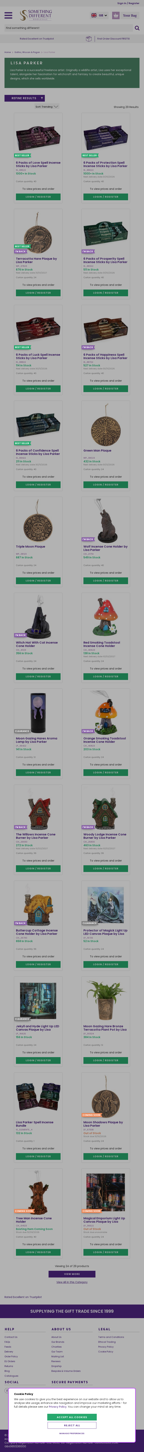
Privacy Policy (58, 1407)
